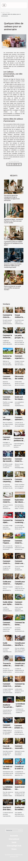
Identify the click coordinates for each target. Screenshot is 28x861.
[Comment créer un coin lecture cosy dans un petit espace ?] (7, 432)
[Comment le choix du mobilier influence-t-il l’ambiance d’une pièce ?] (13, 233)
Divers (8, 12)
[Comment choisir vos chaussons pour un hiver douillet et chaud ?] (8, 371)
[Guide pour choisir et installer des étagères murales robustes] (8, 576)
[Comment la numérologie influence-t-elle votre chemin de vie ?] (20, 515)
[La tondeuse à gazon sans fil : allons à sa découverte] (20, 698)
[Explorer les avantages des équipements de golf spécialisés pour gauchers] (8, 350)
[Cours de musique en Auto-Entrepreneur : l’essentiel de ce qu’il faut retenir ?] (8, 740)
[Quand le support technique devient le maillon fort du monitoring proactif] (13, 255)
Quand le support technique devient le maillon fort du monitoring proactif (12, 265)
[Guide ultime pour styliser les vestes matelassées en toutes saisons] (8, 596)
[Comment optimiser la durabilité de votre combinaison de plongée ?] (20, 412)
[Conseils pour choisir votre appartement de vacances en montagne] (20, 658)
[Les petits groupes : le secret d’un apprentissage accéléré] (20, 330)
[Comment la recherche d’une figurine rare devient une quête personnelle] (8, 330)
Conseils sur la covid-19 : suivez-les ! (19, 769)
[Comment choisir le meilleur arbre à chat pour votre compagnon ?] (20, 474)
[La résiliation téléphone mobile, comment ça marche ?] (8, 781)
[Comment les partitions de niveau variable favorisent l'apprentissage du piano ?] (19, 432)
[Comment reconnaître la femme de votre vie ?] (20, 740)
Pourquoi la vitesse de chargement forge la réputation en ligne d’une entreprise (12, 198)
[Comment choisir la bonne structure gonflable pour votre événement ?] (20, 535)
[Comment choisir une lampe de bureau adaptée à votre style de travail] (20, 555)
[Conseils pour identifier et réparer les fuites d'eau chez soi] (20, 637)
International (14, 839)
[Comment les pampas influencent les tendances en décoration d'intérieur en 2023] (20, 678)
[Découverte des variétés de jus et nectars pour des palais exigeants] (20, 371)
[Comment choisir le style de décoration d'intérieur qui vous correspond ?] (8, 494)
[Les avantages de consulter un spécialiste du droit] (8, 412)
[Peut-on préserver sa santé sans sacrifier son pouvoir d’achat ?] (13, 277)
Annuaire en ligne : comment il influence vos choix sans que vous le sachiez (13, 221)
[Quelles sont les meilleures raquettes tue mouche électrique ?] (20, 802)
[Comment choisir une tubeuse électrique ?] (8, 720)
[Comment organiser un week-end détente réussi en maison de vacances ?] (20, 350)
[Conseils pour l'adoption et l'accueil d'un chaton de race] (20, 576)
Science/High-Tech (14, 846)
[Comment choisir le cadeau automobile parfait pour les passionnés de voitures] (8, 617)
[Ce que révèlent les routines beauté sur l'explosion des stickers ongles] (20, 309)
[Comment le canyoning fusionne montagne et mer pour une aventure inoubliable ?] (8, 474)
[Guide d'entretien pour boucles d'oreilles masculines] (8, 637)
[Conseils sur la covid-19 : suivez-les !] (20, 761)
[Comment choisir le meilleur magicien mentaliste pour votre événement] (8, 555)
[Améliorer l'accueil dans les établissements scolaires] (8, 699)
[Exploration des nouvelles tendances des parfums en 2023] (8, 453)
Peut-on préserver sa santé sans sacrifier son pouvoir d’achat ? (12, 287)
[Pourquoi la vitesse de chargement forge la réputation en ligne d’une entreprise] (13, 187)
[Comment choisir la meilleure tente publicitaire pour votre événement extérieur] (20, 596)
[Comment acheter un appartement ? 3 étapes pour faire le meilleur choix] (19, 720)
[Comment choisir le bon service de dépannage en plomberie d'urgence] (8, 678)
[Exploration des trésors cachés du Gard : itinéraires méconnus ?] (20, 494)
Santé (14, 842)
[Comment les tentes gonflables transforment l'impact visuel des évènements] (20, 617)
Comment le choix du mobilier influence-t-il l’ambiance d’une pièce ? (13, 243)
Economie (14, 836)
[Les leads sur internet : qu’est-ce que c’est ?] (8, 761)
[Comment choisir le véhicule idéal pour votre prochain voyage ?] (8, 391)
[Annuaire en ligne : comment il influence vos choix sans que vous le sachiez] (13, 210)
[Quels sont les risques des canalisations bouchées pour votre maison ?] (20, 391)
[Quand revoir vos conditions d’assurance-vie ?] (20, 781)
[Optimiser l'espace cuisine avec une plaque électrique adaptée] (8, 535)
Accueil (3, 12)
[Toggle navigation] (4, 5)
